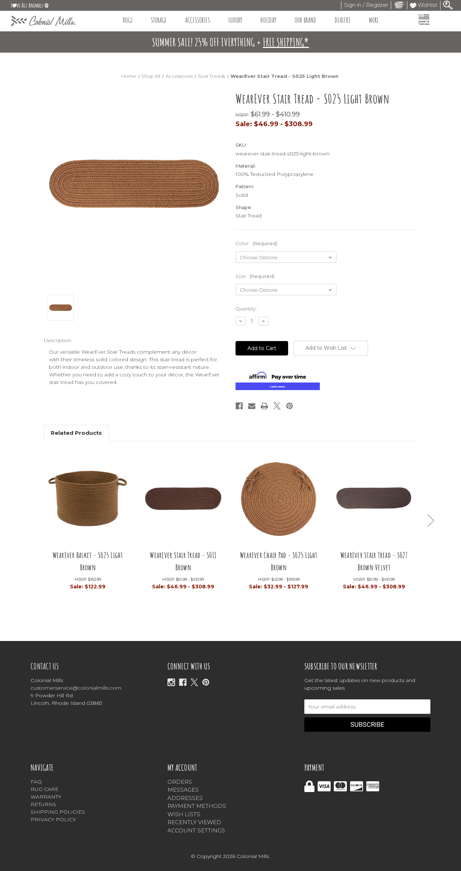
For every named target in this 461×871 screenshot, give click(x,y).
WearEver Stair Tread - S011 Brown (183, 561)
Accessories (197, 20)
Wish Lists (183, 814)
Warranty (46, 796)
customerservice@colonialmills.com (76, 688)
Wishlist (426, 4)
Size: (255, 276)
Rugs (128, 20)
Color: (256, 243)
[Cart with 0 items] (399, 4)
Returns (43, 804)
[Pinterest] (289, 406)
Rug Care (45, 789)
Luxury (235, 20)
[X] (194, 682)
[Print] (264, 406)
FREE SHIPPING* (286, 42)
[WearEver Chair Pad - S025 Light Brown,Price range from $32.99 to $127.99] (278, 500)
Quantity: (246, 308)
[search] (448, 4)
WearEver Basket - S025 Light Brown (88, 561)
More (374, 20)
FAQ (36, 781)
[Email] (251, 406)
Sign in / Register (366, 4)
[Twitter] (277, 406)
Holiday (268, 20)
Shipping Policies (58, 812)
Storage (159, 20)
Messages (183, 789)
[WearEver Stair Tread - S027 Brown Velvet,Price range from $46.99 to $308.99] (374, 500)
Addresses (185, 798)
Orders (179, 781)
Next (431, 520)
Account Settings (196, 830)
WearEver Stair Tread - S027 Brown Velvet (374, 561)
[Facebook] (239, 406)
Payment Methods (196, 806)
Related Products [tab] (76, 432)
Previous (30, 520)
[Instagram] (171, 682)
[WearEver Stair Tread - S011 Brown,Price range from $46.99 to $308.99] (183, 500)
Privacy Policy (53, 819)
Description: (58, 340)
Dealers (342, 20)
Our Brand (305, 20)
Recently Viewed (194, 822)
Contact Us (45, 666)
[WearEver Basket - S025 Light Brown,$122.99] (88, 500)
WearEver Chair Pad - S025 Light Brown (279, 561)
